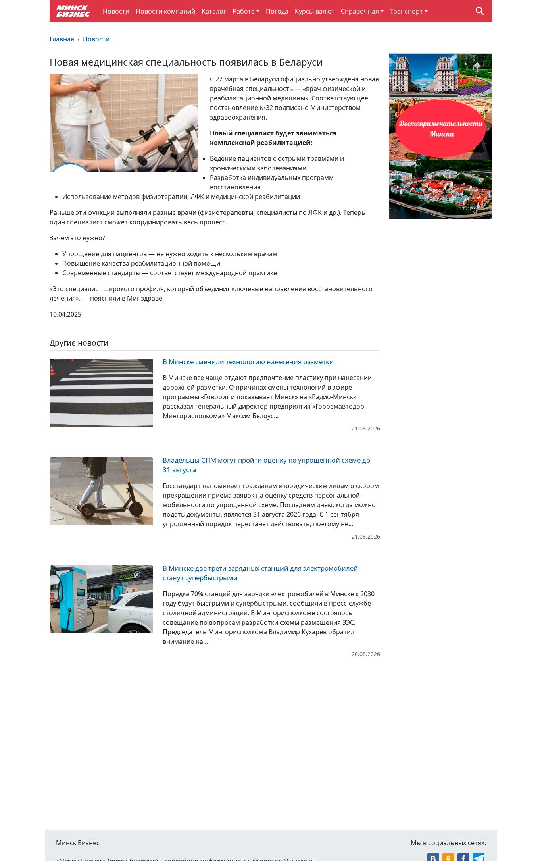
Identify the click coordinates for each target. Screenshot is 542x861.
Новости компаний (165, 11)
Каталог (214, 11)
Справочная (360, 11)
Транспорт (406, 11)
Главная (62, 39)
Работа (244, 11)
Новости (116, 11)
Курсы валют (314, 11)
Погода (277, 11)
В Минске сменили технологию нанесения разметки (248, 361)
